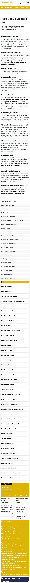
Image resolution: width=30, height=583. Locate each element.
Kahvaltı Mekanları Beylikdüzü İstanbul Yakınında (21, 516)
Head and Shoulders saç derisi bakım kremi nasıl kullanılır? (14, 571)
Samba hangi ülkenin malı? (8, 278)
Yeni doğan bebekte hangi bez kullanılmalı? (12, 220)
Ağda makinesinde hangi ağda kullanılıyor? (12, 549)
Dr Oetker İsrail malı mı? (7, 247)
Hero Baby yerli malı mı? (7, 259)
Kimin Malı (9, 14)
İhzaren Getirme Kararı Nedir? (9, 563)
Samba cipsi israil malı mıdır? (8, 255)
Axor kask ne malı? (6, 262)
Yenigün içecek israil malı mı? (8, 266)
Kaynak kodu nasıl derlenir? (9, 542)
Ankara (22, 7)
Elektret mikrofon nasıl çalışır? (9, 537)
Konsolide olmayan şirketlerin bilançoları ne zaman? (14, 545)
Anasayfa (3, 14)
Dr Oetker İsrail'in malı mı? (7, 270)
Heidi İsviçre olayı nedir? (8, 547)
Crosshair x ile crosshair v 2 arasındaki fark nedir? (14, 531)
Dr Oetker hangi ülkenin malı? (8, 216)
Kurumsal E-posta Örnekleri (6, 499)
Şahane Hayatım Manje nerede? (7, 513)
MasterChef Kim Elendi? (7, 7)
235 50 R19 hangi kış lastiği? (9, 528)
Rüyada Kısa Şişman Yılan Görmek (10, 559)
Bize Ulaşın (4, 493)
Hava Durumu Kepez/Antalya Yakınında (22, 512)
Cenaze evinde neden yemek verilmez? (11, 565)
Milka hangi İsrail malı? (7, 274)
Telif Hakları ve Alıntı (6, 491)
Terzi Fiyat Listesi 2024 (7, 505)
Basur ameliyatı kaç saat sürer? (10, 569)
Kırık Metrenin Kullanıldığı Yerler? (22, 499)
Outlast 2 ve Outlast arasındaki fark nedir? (12, 526)
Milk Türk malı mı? (5, 213)
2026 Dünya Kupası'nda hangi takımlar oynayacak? (14, 561)
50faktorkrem (6, 581)
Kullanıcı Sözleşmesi (7, 489)
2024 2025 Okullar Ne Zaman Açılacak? (7, 510)
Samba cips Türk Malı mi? (7, 205)
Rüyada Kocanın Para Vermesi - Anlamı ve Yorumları (14, 553)
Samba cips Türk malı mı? (7, 232)
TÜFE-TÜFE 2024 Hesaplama (5, 503)
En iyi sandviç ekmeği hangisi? (9, 530)
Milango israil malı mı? (7, 236)
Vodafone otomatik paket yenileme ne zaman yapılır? (15, 574)
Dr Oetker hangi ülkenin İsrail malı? (10, 239)
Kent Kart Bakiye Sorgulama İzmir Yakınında (20, 504)
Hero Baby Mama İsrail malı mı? (9, 224)
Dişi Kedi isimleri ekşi (6, 507)
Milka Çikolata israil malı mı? (8, 251)
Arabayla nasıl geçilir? (7, 551)
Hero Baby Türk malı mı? (17, 14)
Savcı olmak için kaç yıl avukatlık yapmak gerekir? (14, 555)
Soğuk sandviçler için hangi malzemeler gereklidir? (14, 567)
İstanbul (17, 7)
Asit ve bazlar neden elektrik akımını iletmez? (13, 557)
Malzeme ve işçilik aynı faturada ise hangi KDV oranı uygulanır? (14, 534)
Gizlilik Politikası (5, 487)
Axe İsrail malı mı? (5, 228)
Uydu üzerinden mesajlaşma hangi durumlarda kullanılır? (13, 539)
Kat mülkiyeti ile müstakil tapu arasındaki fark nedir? (14, 544)
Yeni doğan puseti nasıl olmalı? (9, 243)
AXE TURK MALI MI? (6, 209)
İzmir (27, 7)
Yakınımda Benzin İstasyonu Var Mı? (20, 508)
